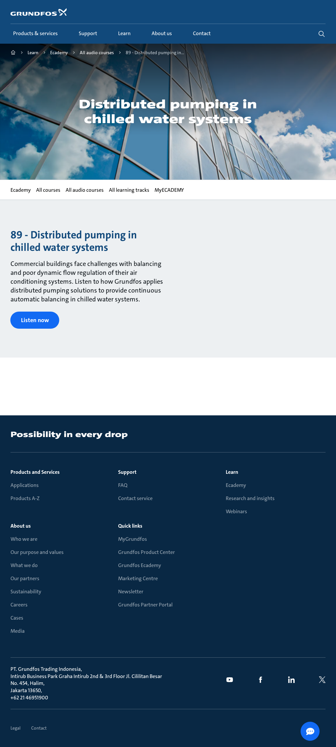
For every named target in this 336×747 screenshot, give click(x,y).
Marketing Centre (138, 578)
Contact (39, 728)
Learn (232, 472)
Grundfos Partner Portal (145, 604)
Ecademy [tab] (20, 190)
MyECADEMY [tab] (169, 190)
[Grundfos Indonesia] (13, 53)
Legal (15, 728)
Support (127, 472)
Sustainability (25, 591)
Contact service (135, 498)
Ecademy (236, 485)
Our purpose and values (37, 552)
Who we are (23, 539)
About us (20, 525)
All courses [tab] (48, 190)
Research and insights (250, 498)
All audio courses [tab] (85, 190)
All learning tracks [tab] (129, 190)
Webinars (236, 511)
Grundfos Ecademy (139, 565)
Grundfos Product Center (146, 552)
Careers (19, 604)
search (322, 34)
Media (17, 630)
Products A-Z (25, 498)
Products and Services (35, 472)
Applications (24, 485)
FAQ (122, 485)
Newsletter (130, 591)
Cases (16, 617)
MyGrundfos (132, 539)
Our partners (24, 578)
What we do (24, 565)
